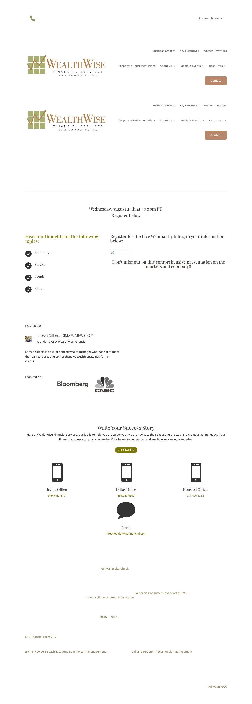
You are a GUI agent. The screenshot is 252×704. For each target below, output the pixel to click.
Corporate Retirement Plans (137, 66)
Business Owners (163, 51)
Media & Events (190, 66)
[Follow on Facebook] (173, 18)
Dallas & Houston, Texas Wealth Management (162, 651)
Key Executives (189, 51)
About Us (166, 66)
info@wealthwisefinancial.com (126, 533)
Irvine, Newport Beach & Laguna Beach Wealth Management (65, 651)
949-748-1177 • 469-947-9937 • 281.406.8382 (72, 17)
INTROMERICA (217, 686)
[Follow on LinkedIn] (165, 18)
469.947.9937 (126, 495)
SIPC (114, 617)
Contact (216, 80)
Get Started (126, 450)
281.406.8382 (195, 495)
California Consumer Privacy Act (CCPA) (160, 593)
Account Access (209, 18)
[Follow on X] (181, 18)
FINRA (104, 617)
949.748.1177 (56, 495)
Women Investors (215, 51)
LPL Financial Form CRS (40, 637)
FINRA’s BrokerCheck (115, 568)
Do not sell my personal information (109, 597)
